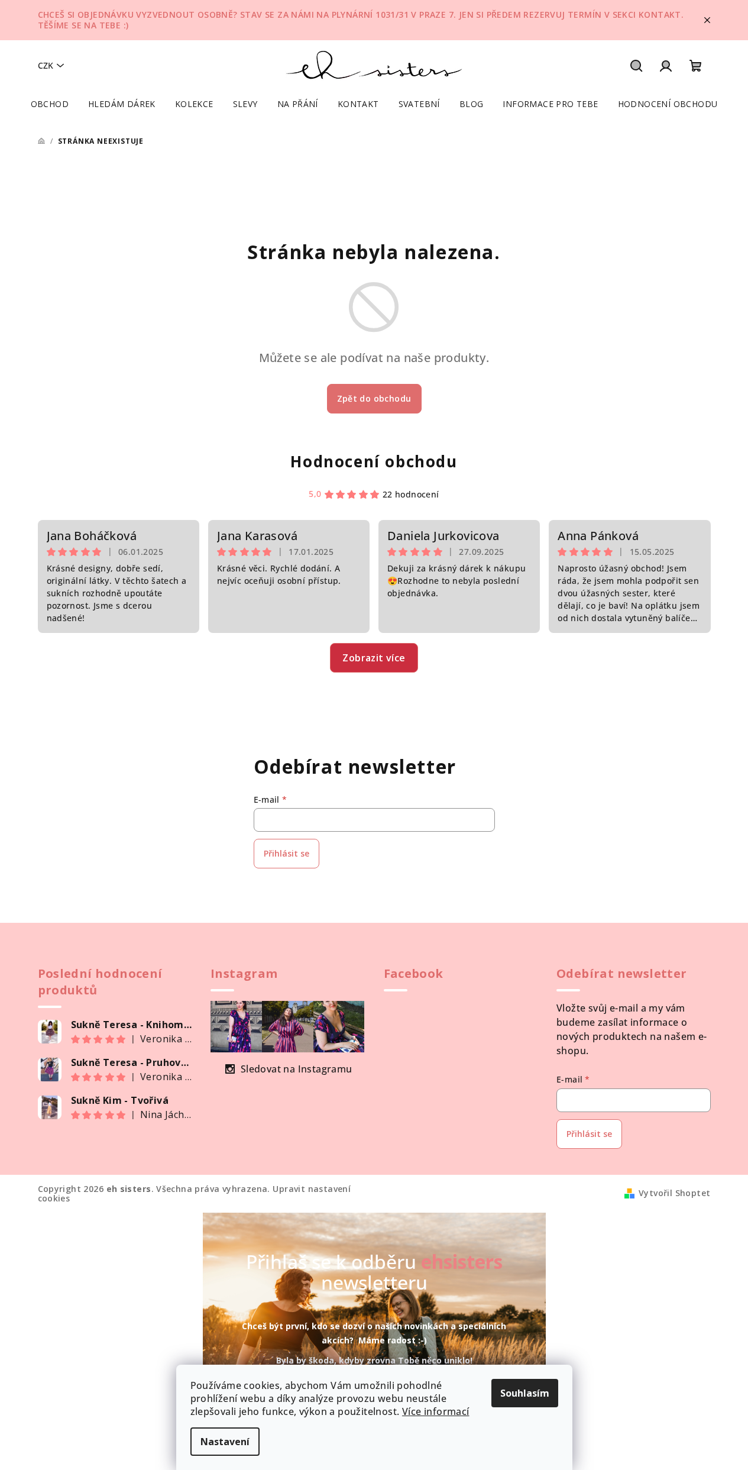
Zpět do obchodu (374, 398)
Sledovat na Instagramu (296, 1068)
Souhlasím (524, 1393)
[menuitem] (49, 104)
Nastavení (225, 1441)
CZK (45, 65)
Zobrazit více (373, 657)
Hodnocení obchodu (373, 461)
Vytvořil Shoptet (674, 1192)
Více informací (435, 1411)
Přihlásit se (286, 853)
